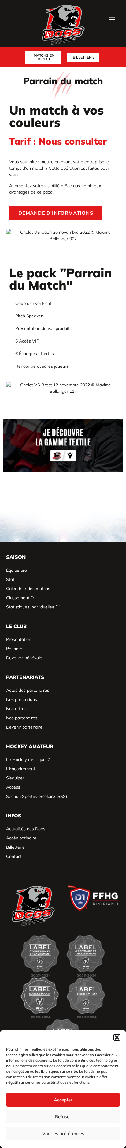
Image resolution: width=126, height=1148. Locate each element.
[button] (117, 1037)
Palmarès (15, 648)
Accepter (63, 1100)
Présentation (18, 639)
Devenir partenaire (24, 727)
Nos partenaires (21, 718)
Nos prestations (21, 699)
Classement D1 (21, 598)
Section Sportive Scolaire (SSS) (36, 796)
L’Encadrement (20, 768)
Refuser (63, 1117)
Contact (14, 856)
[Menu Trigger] (112, 20)
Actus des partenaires (27, 690)
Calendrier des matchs (28, 588)
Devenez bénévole (24, 658)
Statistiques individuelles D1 (33, 607)
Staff (11, 579)
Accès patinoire (21, 838)
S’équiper (15, 778)
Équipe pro (16, 570)
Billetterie (15, 847)
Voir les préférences (63, 1133)
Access (13, 787)
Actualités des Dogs (25, 829)
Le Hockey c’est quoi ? (28, 759)
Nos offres (16, 708)
